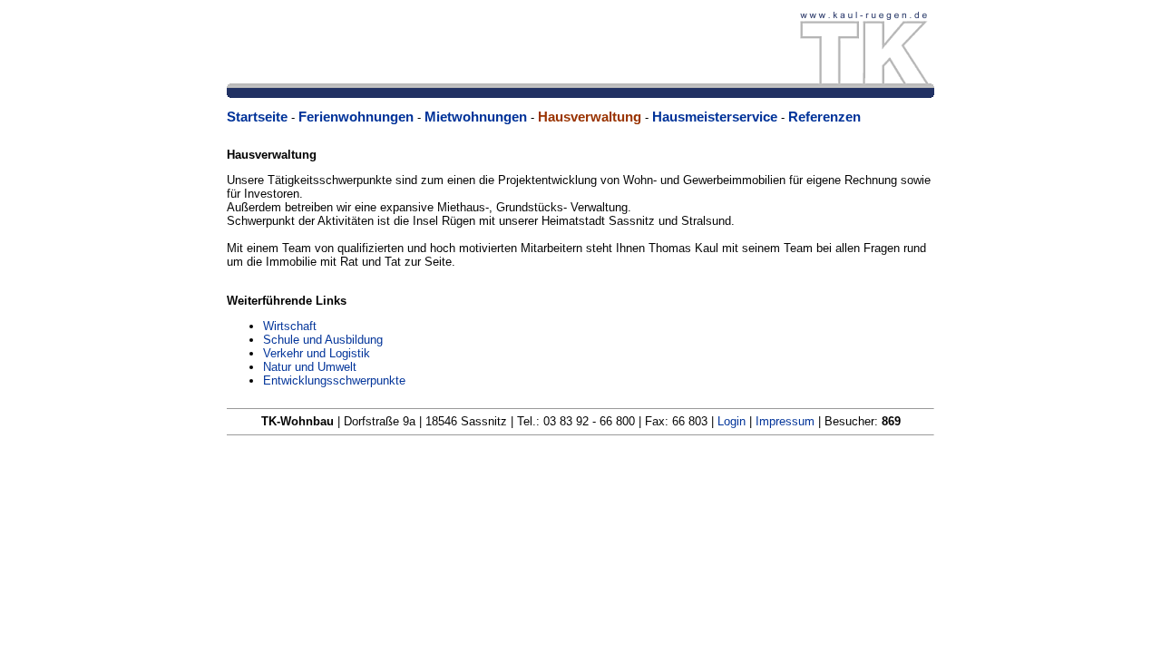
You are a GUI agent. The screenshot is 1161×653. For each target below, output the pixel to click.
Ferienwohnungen (356, 116)
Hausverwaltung (589, 116)
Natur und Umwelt (309, 367)
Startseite (257, 116)
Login (731, 421)
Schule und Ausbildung (323, 339)
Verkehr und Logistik (316, 353)
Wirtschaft (290, 326)
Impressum (783, 421)
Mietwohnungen (475, 116)
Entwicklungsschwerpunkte (334, 380)
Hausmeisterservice (714, 116)
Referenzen (824, 116)
